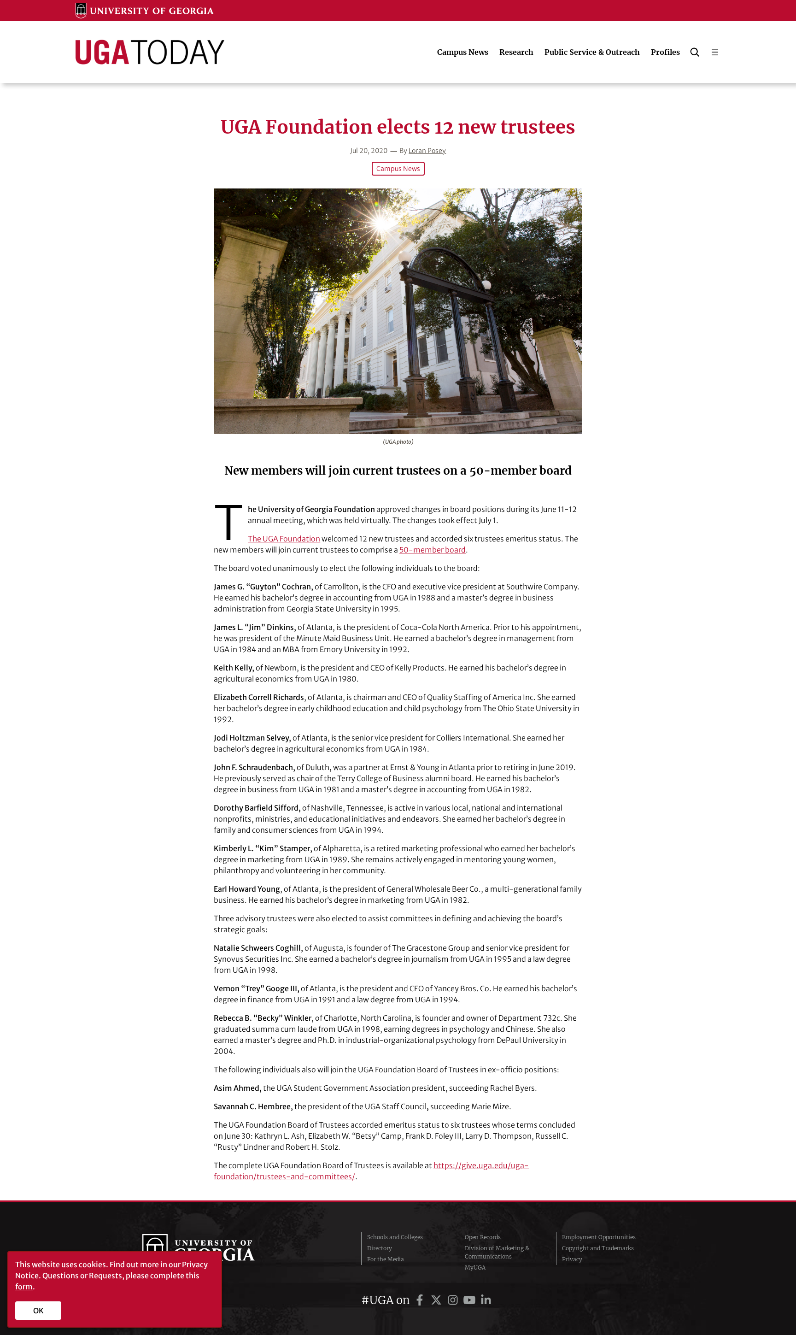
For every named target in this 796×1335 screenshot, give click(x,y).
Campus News (398, 169)
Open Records (483, 1237)
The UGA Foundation (284, 538)
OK (38, 1310)
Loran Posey (427, 151)
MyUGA (475, 1267)
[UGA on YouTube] (470, 1300)
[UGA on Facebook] (421, 1300)
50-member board (432, 549)
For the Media (385, 1259)
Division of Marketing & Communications (497, 1252)
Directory (379, 1248)
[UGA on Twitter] (437, 1300)
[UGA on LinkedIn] (486, 1300)
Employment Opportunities (599, 1237)
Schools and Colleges (395, 1237)
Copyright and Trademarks (598, 1248)
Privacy (572, 1259)
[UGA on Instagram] (454, 1300)
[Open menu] (714, 52)
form (24, 1286)
